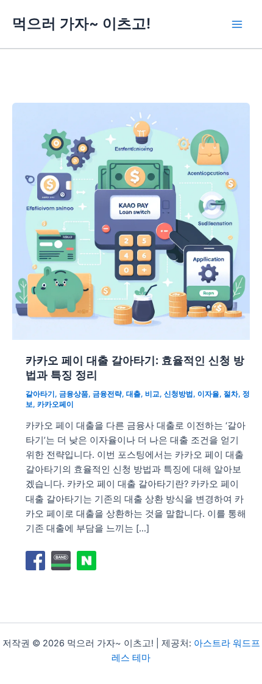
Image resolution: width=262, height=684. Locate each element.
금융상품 (73, 394)
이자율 (208, 394)
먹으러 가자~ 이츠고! (81, 23)
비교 (152, 394)
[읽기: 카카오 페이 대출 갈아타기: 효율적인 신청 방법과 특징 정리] (131, 220)
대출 (133, 394)
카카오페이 (55, 404)
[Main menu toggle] (237, 24)
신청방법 (178, 394)
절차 (231, 394)
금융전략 (107, 394)
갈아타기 (40, 394)
